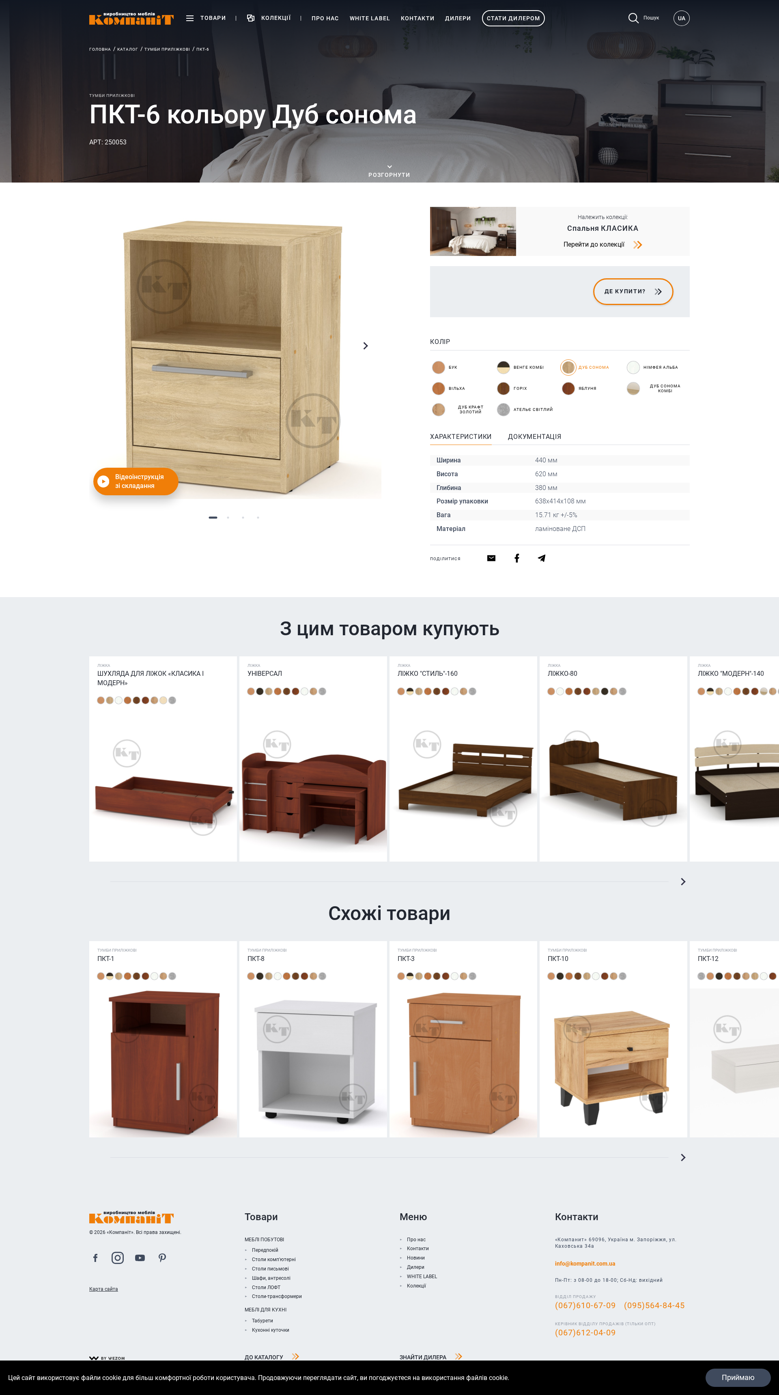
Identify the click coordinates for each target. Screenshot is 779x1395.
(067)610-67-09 (585, 1305)
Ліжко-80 (562, 673)
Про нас (416, 1239)
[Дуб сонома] (109, 700)
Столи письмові (270, 1269)
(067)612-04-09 (585, 1332)
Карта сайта (103, 1289)
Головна (100, 49)
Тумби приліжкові (167, 49)
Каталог (127, 49)
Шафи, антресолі (271, 1278)
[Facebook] (95, 1259)
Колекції (416, 1286)
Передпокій (265, 1250)
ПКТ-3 (406, 959)
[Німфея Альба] (118, 700)
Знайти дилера (423, 1357)
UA (681, 18)
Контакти (418, 1248)
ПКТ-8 (256, 959)
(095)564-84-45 (654, 1305)
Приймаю (738, 1377)
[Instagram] (118, 1259)
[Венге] (259, 691)
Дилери (415, 1267)
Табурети (262, 1321)
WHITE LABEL (422, 1276)
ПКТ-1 (105, 959)
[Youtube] (140, 1259)
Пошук (651, 18)
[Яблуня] (145, 700)
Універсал (264, 673)
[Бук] (100, 700)
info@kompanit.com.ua (585, 1263)
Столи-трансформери (277, 1296)
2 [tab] (228, 517)
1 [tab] (213, 517)
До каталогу (264, 1357)
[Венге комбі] (410, 691)
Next (365, 346)
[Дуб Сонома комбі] (763, 691)
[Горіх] (136, 700)
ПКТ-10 (558, 959)
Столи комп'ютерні (274, 1259)
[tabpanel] (235, 353)
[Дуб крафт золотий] (154, 700)
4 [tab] (258, 517)
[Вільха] (127, 700)
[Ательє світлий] (172, 700)
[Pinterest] (162, 1259)
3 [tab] (243, 517)
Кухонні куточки (270, 1330)
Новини (416, 1258)
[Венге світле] (163, 700)
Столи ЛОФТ (266, 1287)
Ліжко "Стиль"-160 (428, 673)
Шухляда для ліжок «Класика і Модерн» (150, 678)
